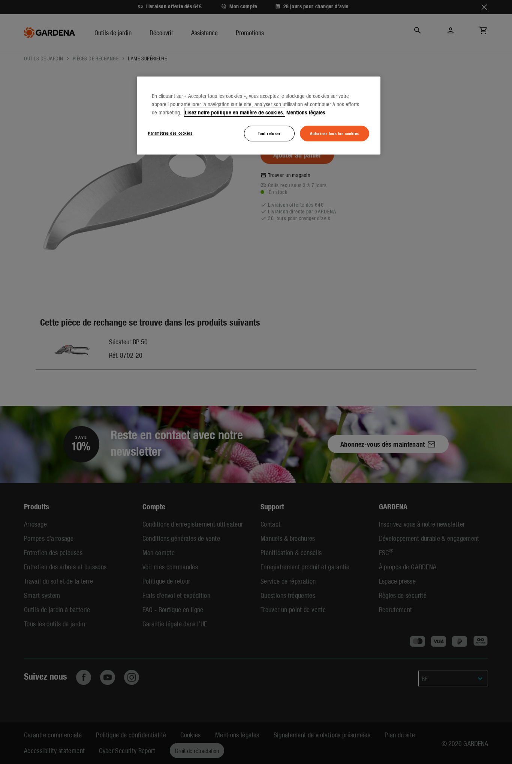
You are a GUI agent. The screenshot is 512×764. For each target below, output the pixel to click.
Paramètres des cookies (170, 133)
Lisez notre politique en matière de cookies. (234, 112)
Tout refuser (269, 133)
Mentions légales (305, 112)
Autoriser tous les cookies (334, 133)
